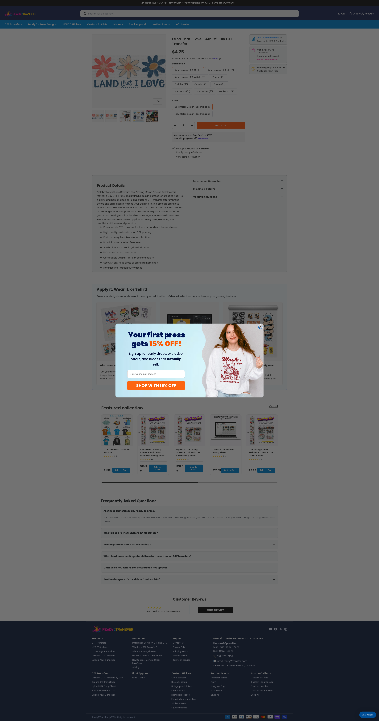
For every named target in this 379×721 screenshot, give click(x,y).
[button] (367, 715)
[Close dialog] (260, 327)
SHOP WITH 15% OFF (156, 385)
